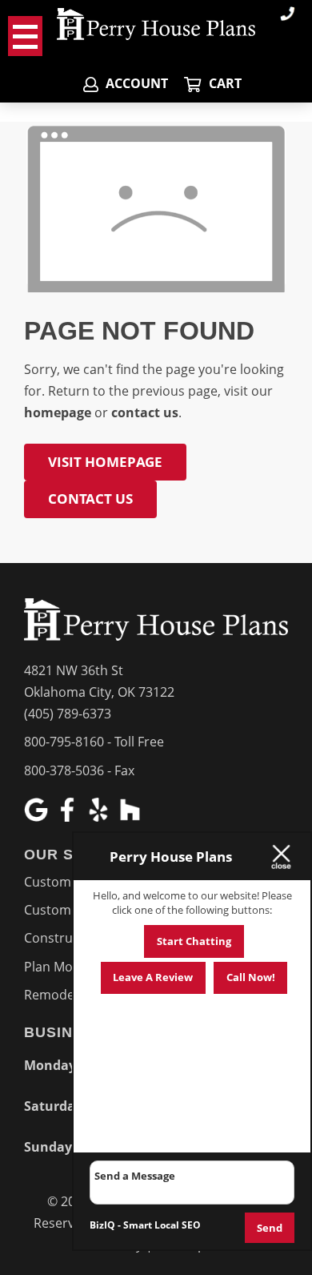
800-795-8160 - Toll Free (94, 741)
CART (223, 83)
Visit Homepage (105, 461)
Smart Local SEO (162, 1225)
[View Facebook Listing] (69, 817)
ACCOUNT (135, 83)
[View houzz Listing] (132, 817)
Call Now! (250, 977)
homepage (57, 412)
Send (269, 1228)
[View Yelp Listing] (100, 817)
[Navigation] (25, 36)
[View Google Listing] (38, 817)
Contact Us (90, 498)
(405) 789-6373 (67, 713)
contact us (144, 412)
